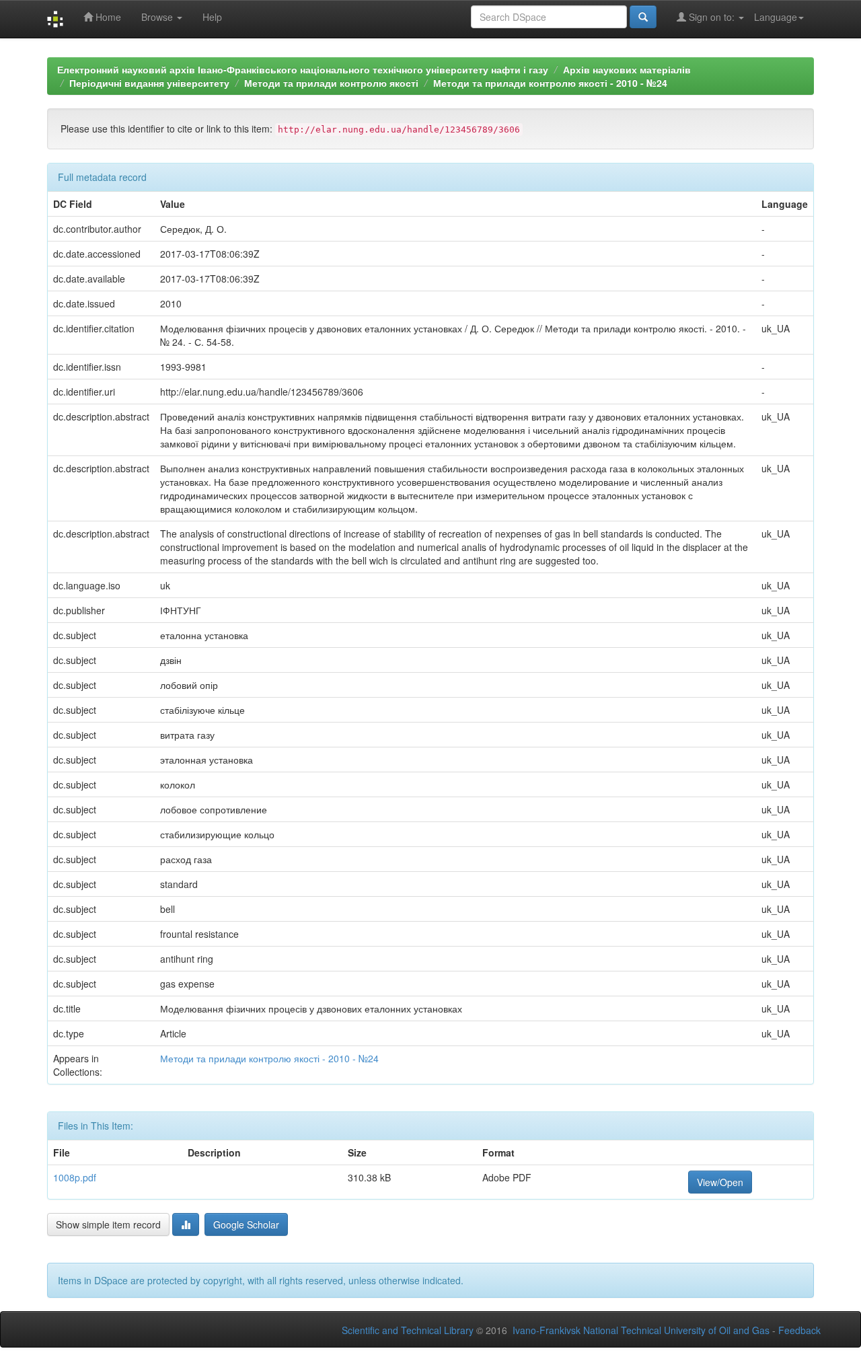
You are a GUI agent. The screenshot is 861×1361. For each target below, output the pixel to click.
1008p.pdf (74, 1177)
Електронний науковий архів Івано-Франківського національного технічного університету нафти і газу (302, 69)
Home (107, 17)
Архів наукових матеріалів (627, 69)
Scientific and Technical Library (408, 1330)
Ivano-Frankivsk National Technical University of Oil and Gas (641, 1330)
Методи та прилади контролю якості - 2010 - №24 (550, 82)
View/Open (720, 1182)
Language (775, 17)
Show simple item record (108, 1224)
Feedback (799, 1330)
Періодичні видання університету (149, 82)
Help (212, 17)
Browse (158, 17)
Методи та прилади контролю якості (331, 82)
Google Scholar (246, 1224)
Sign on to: (711, 17)
